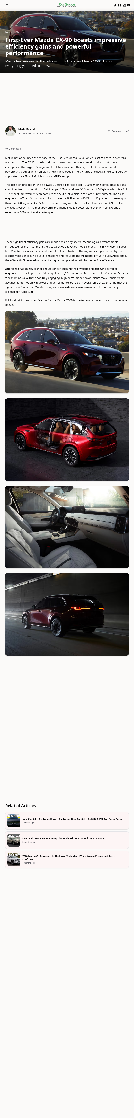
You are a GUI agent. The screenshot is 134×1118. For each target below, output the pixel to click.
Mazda (20, 32)
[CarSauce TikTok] (115, 5)
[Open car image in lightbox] (67, 352)
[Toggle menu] (7, 5)
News (8, 32)
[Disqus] (67, 757)
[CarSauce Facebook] (119, 5)
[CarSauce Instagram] (124, 5)
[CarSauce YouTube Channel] (128, 5)
